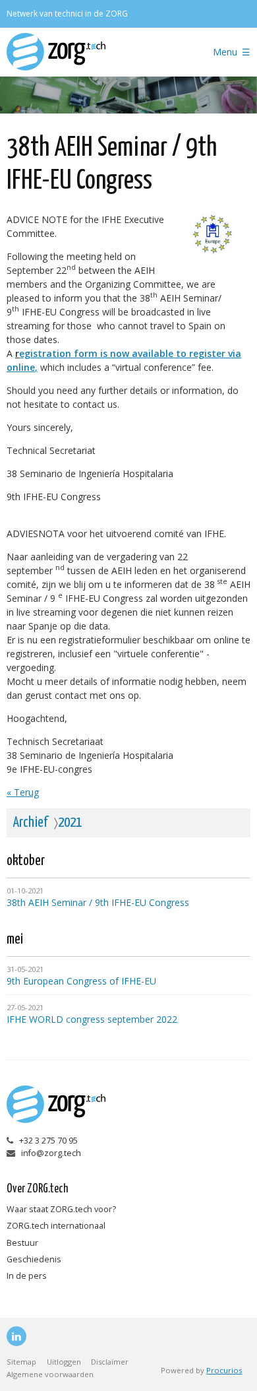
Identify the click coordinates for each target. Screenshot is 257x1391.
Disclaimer (109, 1362)
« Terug (23, 792)
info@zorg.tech (51, 1153)
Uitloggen (64, 1362)
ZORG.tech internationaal (56, 1225)
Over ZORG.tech (37, 1189)
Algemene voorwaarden (50, 1374)
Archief (30, 822)
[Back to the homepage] (95, 52)
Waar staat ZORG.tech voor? (61, 1209)
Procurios (224, 1370)
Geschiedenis (34, 1259)
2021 (70, 822)
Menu (225, 52)
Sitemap (21, 1362)
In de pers (27, 1275)
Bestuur (22, 1242)
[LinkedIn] (16, 1336)
